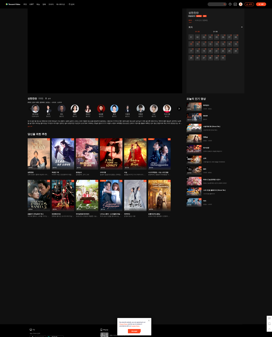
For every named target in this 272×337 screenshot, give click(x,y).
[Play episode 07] (229, 37)
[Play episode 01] (191, 37)
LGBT (31, 4)
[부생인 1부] (63, 154)
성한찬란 (31, 172)
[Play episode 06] (223, 37)
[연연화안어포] (63, 195)
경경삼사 (79, 172)
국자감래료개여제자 (82, 214)
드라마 (51, 4)
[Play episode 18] (197, 51)
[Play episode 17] (191, 51)
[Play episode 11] (204, 44)
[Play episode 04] (210, 37)
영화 (44, 4)
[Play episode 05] (216, 37)
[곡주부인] (135, 195)
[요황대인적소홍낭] (159, 195)
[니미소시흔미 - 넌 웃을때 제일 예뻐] (111, 195)
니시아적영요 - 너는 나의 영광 (158, 172)
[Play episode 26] (197, 57)
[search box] (224, 4)
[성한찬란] (39, 154)
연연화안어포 (56, 214)
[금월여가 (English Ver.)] (39, 195)
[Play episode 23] (229, 51)
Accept (134, 331)
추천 (25, 4)
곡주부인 (127, 214)
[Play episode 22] (223, 51)
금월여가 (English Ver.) (36, 214)
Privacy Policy (123, 324)
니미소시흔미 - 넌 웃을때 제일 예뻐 (111, 214)
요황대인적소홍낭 (154, 214)
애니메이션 (60, 4)
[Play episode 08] (235, 37)
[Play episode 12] (210, 44)
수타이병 (103, 172)
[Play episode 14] (223, 44)
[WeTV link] (13, 4)
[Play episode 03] (204, 37)
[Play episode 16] (235, 44)
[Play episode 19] (204, 51)
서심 (125, 172)
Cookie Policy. (135, 326)
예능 (38, 4)
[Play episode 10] (197, 44)
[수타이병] (111, 154)
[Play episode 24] (235, 51)
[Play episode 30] (223, 57)
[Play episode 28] (210, 57)
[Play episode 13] (216, 44)
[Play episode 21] (216, 51)
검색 (72, 4)
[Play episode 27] (204, 57)
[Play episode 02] (197, 37)
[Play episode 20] (210, 51)
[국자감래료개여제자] (87, 195)
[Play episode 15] (229, 44)
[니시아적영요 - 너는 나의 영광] (159, 154)
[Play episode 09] (191, 44)
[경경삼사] (87, 154)
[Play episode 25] (191, 57)
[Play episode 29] (216, 57)
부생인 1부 (55, 172)
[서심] (135, 154)
